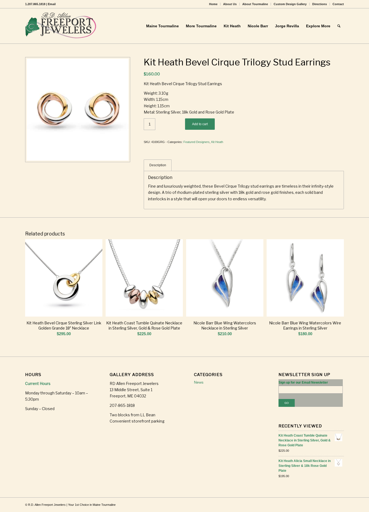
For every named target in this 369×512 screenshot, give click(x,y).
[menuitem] (213, 4)
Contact (338, 4)
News (198, 382)
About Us (230, 4)
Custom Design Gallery (290, 4)
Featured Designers (196, 142)
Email (52, 4)
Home (213, 4)
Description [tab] (157, 165)
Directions (319, 4)
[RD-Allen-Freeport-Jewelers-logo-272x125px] (62, 26)
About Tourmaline (255, 4)
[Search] (339, 26)
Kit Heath (217, 142)
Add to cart (200, 124)
